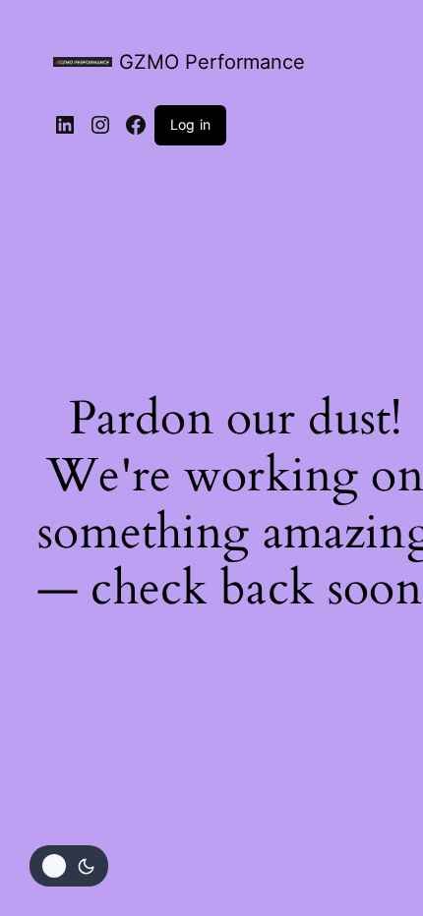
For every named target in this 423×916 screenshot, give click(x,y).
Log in (190, 124)
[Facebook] (136, 125)
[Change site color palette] (69, 866)
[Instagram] (100, 125)
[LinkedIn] (65, 125)
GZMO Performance (212, 62)
